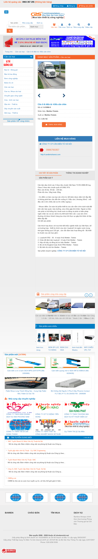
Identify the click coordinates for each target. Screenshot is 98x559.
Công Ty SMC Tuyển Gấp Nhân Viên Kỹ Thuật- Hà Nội (27, 469)
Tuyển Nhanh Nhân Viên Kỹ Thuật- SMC (22, 460)
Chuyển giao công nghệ (13, 96)
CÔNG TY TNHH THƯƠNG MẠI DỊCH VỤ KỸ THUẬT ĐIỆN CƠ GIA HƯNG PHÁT (76, 415)
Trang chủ (9, 52)
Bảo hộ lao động (10, 74)
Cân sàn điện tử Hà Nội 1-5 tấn (44, 317)
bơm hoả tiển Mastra (77, 348)
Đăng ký (72, 6)
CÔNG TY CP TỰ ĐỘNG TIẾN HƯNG (47, 415)
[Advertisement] (65, 273)
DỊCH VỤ (78, 513)
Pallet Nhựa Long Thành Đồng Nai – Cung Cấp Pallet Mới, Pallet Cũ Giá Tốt (26, 392)
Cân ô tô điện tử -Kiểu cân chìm (39, 52)
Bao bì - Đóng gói (11, 70)
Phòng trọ (33, 546)
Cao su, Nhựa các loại (12, 91)
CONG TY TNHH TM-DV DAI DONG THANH (17, 433)
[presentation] (86, 295)
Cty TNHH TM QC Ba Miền (74, 431)
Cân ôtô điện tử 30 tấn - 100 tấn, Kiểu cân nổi (56, 317)
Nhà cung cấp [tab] (27, 23)
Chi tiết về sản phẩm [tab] (48, 173)
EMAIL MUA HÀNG (54, 124)
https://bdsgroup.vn (46, 546)
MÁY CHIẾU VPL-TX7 (88, 348)
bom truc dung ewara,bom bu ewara (40, 348)
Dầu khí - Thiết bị (10, 104)
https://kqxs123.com (60, 546)
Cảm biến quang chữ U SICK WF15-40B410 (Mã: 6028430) (70, 372)
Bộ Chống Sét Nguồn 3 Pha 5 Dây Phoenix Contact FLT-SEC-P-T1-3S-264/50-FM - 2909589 (70, 392)
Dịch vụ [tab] (39, 23)
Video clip (89, 27)
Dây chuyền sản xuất (12, 109)
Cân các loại (19, 52)
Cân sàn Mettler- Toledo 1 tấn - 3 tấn (80, 317)
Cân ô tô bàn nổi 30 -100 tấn (68, 317)
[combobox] (42, 26)
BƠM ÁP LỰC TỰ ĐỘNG (53, 348)
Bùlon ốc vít (8, 83)
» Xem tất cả (87, 437)
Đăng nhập (59, 6)
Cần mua (62, 27)
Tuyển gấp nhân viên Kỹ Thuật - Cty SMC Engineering (26, 450)
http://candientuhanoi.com (50, 154)
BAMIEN (9, 513)
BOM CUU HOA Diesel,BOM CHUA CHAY (65, 348)
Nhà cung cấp (79, 27)
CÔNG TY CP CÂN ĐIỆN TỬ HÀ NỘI (56, 144)
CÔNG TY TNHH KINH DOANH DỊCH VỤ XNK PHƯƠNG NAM (18, 415)
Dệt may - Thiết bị (11, 113)
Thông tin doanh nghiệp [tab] (77, 173)
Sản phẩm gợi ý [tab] (46, 178)
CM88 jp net (12, 478)
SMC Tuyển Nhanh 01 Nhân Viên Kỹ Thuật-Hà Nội (25, 441)
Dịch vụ (69, 27)
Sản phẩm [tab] (14, 23)
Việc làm (54, 27)
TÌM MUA (55, 513)
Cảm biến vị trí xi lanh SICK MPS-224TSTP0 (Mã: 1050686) (26, 372)
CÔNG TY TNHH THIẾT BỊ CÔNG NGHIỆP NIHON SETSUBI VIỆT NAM (48, 433)
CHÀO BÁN (33, 513)
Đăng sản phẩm (87, 6)
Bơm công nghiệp (11, 78)
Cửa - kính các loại (11, 100)
